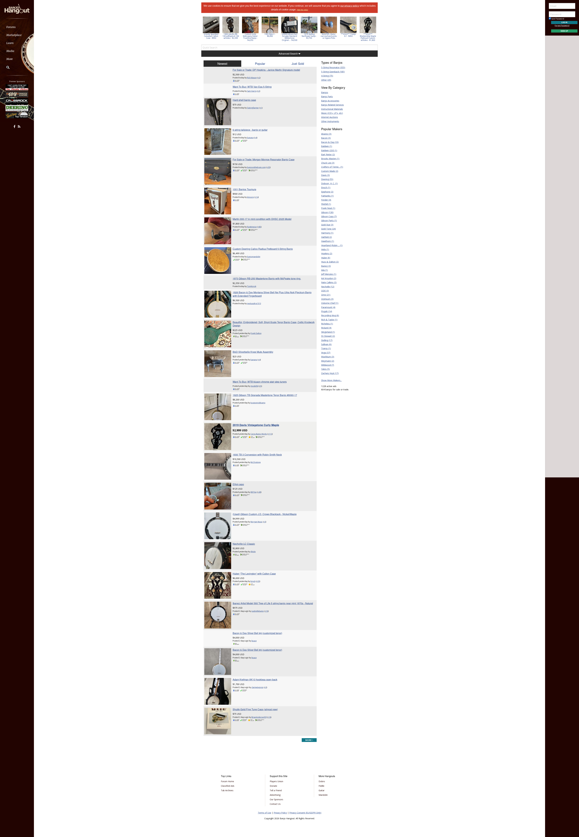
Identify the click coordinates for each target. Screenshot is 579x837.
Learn (10, 43)
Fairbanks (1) (327, 195)
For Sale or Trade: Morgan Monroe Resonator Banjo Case (263, 159)
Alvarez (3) (326, 133)
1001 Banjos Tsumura (244, 189)
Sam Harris (251, 91)
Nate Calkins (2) (329, 282)
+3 (265, 521)
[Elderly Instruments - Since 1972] (17, 94)
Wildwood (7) (327, 365)
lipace (254, 641)
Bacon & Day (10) (330, 142)
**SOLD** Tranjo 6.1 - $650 (328, 35)
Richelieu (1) (327, 323)
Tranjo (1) (326, 348)
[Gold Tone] (17, 115)
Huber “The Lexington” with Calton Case (254, 573)
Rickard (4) (326, 327)
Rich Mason (252, 77)
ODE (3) (325, 290)
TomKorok (251, 286)
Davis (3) (325, 175)
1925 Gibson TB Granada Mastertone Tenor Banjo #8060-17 (265, 395)
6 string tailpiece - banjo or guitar (250, 130)
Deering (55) (327, 179)
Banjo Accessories (330, 100)
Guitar (321, 790)
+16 (266, 611)
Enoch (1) (325, 187)
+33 (268, 167)
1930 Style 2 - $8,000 (250, 35)
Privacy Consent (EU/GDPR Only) (305, 812)
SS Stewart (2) (328, 336)
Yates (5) (325, 369)
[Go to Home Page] (17, 8)
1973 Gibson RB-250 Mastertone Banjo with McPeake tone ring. (267, 278)
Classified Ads (227, 785)
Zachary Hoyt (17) (330, 373)
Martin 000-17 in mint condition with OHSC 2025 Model (262, 219)
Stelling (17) (326, 340)
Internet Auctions (329, 117)
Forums (11, 27)
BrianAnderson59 (259, 717)
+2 (259, 77)
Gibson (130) (327, 212)
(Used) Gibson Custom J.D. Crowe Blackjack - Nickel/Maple (265, 514)
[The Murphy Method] (17, 87)
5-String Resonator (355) (333, 67)
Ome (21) (325, 294)
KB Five (254, 492)
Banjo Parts (327, 96)
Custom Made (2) (329, 171)
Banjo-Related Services (332, 104)
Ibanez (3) (326, 266)
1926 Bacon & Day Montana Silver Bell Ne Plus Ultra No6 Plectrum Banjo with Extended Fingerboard (272, 294)
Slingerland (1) (328, 332)
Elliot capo (238, 484)
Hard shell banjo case (244, 100)
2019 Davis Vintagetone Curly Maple (256, 425)
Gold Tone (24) (328, 228)
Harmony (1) (327, 232)
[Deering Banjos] (17, 108)
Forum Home (227, 781)
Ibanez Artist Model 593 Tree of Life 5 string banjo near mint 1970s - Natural (273, 603)
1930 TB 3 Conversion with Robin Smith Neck (257, 454)
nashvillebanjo (258, 611)
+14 (256, 197)
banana (250, 137)
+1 (261, 108)
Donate (273, 785)
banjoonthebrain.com (256, 167)
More (9, 59)
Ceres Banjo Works (259, 434)
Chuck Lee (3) (327, 162)
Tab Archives (227, 790)
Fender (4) (326, 199)
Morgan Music (257, 521)
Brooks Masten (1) (330, 158)
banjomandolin (253, 256)
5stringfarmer (253, 108)
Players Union (276, 781)
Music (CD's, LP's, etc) (332, 113)
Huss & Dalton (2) (330, 261)
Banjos (324, 92)
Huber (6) (325, 257)
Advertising (275, 794)
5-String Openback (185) (333, 71)
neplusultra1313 (254, 303)
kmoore (250, 197)
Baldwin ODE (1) (329, 150)
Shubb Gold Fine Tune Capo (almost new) (255, 709)
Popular (260, 63)
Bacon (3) (326, 137)
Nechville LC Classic (244, 543)
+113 (270, 434)
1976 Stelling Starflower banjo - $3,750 (289, 36)
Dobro (322, 781)
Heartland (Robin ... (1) (332, 245)
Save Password (557, 18)
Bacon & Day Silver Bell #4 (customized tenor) (257, 633)
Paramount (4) (328, 307)
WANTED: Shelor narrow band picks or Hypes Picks (309, 36)
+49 (259, 492)
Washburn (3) (327, 356)
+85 (259, 227)
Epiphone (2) (327, 191)
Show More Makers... (331, 380)
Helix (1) (325, 249)
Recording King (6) (330, 315)
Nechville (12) (327, 286)
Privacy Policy (280, 812)
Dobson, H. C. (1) (329, 183)
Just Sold (298, 63)
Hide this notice (302, 10)
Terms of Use (264, 812)
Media (10, 51)
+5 (260, 386)
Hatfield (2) (326, 237)
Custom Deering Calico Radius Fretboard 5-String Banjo (263, 249)
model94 (254, 386)
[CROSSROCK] (17, 101)
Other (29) (326, 79)
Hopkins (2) (326, 253)
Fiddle (321, 785)
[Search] (6, 67)
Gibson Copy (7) (329, 216)
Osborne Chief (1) (329, 303)
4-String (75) (327, 75)
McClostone (256, 462)
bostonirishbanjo (258, 402)
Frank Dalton (256, 333)
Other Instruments (330, 121)
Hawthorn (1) (327, 241)
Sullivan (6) (326, 344)
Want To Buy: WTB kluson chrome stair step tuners (260, 381)
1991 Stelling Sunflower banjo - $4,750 (368, 36)
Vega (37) (325, 352)
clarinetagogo (257, 687)
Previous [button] (202, 29)
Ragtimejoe (252, 227)
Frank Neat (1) (328, 208)
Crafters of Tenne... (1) (332, 166)
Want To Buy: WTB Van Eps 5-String (252, 86)
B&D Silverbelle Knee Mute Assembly (253, 352)
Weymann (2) (327, 360)
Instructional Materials (332, 109)
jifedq (253, 551)
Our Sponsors (276, 799)
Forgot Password (562, 25)
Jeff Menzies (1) (328, 274)
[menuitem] (17, 27)
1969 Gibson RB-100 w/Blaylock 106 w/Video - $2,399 (211, 36)
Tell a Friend (276, 790)
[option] (211, 28)
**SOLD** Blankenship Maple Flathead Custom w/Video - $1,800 (348, 37)
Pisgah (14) (326, 311)
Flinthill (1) (326, 204)
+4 (256, 137)
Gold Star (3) (327, 224)
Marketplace (14, 35)
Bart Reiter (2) (328, 154)
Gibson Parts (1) (329, 220)
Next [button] (373, 29)
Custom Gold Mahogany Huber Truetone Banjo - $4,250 (230, 37)
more (308, 740)
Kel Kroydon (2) (328, 278)
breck (253, 581)
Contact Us (275, 804)
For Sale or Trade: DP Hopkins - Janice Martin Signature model (266, 70)
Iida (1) (324, 270)
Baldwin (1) (326, 146)
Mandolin (323, 794)
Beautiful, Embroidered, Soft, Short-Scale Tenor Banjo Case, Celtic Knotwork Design (274, 323)
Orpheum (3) (327, 299)
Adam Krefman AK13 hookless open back (255, 679)
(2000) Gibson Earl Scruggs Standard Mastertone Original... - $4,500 (270, 37)
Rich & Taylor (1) (329, 319)
